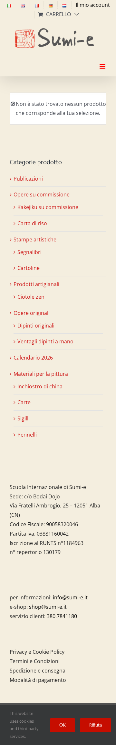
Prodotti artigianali (36, 284)
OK (62, 725)
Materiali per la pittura (41, 373)
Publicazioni (28, 178)
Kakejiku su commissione (47, 207)
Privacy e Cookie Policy (37, 651)
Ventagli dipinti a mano (45, 341)
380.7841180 (62, 616)
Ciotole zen (30, 296)
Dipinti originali (35, 325)
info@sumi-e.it (70, 597)
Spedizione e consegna (37, 670)
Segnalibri (29, 252)
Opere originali (32, 313)
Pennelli (27, 434)
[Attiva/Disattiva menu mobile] (103, 60)
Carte (24, 402)
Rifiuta (95, 725)
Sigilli (23, 418)
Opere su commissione (42, 194)
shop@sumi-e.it (48, 606)
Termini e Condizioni (35, 661)
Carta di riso (32, 223)
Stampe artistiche (35, 239)
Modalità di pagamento (38, 680)
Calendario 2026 (33, 357)
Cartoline (28, 268)
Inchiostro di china (40, 386)
